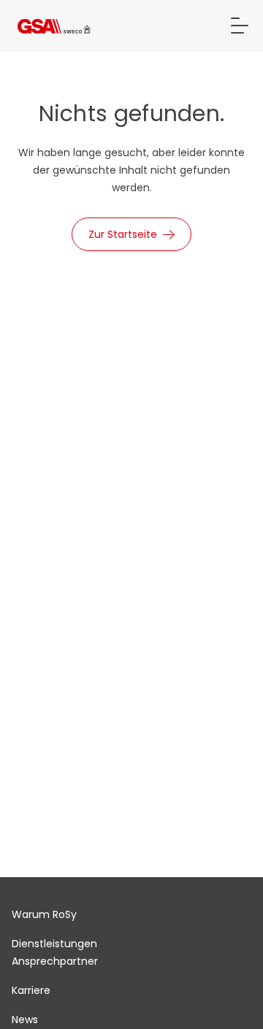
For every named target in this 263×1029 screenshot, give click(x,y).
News (25, 1019)
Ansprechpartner (55, 961)
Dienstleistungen (54, 943)
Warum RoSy (44, 914)
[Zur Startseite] (54, 26)
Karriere (31, 990)
